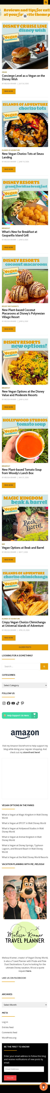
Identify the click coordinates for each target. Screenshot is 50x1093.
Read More (8, 91)
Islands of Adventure (11, 150)
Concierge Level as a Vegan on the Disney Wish (23, 77)
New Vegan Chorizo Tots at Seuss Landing (23, 155)
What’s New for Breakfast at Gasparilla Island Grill (19, 233)
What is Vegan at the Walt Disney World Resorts (25, 857)
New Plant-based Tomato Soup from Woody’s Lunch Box (22, 471)
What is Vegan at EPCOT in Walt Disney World (24, 823)
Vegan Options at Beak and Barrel (23, 547)
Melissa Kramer (10, 84)
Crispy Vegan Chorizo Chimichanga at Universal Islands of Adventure (24, 624)
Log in (5, 1022)
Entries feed (7, 1027)
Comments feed (9, 1032)
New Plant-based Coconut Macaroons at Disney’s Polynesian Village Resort (23, 313)
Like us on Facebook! (14, 978)
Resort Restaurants (10, 306)
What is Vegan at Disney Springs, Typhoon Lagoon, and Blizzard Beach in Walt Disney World (22, 848)
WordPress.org (9, 1037)
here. (29, 971)
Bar (3, 544)
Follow (10, 1078)
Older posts (25, 647)
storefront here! (31, 752)
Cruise (4, 72)
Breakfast (6, 228)
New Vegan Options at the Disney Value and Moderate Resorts (23, 393)
